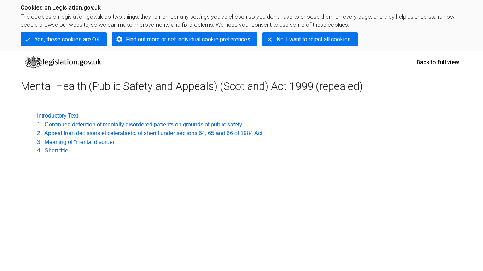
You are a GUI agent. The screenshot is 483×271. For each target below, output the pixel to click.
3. (39, 142)
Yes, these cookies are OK (67, 39)
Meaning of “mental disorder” (79, 142)
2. (39, 133)
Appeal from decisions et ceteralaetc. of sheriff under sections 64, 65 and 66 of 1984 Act (152, 133)
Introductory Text (57, 116)
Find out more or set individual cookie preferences (188, 39)
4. (39, 150)
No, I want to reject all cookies (314, 39)
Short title (55, 150)
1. (39, 124)
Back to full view (438, 62)
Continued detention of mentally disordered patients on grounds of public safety (142, 124)
